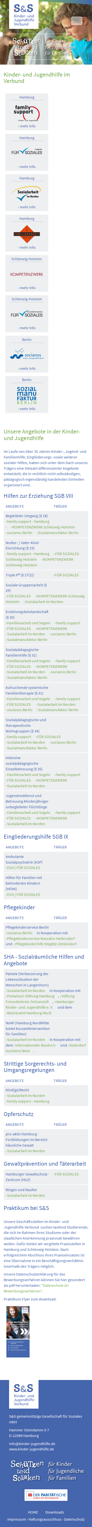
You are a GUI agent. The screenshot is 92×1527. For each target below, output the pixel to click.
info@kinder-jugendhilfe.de (32, 1443)
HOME (33, 1512)
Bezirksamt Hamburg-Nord (29, 1012)
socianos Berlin (19, 532)
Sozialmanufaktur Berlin (58, 532)
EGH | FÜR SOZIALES (23, 867)
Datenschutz (74, 1519)
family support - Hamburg (28, 521)
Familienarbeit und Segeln (28, 622)
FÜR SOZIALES (67, 574)
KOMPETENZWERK (52, 628)
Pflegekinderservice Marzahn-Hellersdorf (41, 938)
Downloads (54, 1512)
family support (68, 622)
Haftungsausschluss (45, 1519)
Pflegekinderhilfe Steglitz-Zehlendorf (46, 943)
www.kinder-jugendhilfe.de (31, 1449)
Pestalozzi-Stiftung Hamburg (30, 995)
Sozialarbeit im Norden (44, 601)
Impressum (16, 1519)
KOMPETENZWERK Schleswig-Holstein (43, 526)
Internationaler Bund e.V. (35, 1045)
